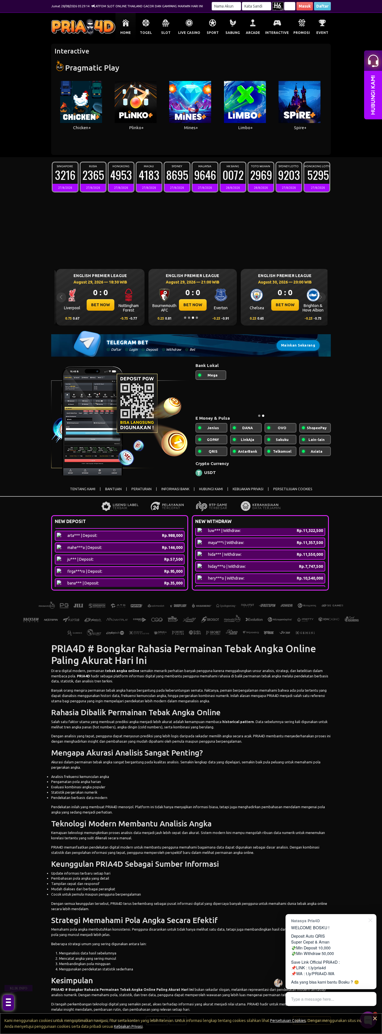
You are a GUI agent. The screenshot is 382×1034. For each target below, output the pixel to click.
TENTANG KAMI (82, 493)
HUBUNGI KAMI (211, 493)
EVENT (322, 32)
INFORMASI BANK (175, 493)
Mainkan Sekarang (298, 345)
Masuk (305, 6)
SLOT (166, 32)
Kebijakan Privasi (128, 1026)
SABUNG (232, 32)
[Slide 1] (185, 318)
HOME (125, 32)
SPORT (213, 32)
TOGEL (146, 32)
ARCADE (253, 32)
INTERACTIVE (277, 32)
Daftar (322, 6)
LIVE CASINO (189, 32)
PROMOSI (301, 32)
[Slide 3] (193, 318)
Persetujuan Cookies (288, 1020)
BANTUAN (113, 493)
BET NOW (98, 305)
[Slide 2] (189, 318)
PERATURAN (141, 493)
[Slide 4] (197, 318)
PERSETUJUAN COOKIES (292, 493)
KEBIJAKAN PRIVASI (248, 493)
